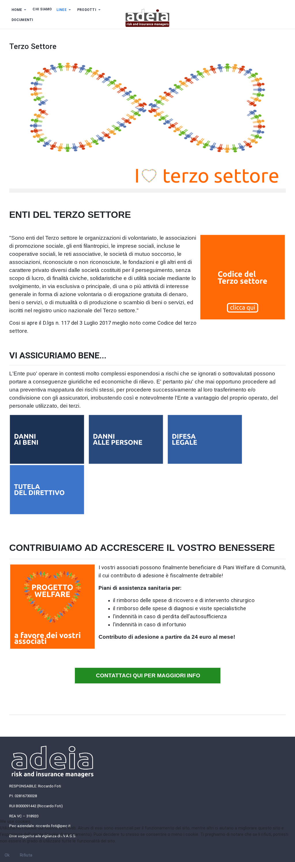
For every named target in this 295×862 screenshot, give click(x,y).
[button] (20, 9)
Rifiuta (26, 855)
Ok (7, 855)
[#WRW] (147, 17)
